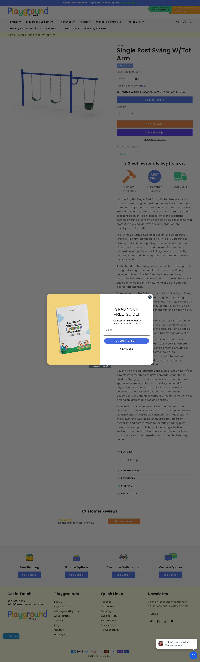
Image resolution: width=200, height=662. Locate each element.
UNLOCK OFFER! (126, 341)
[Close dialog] (150, 297)
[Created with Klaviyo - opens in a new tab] (100, 366)
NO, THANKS (126, 349)
